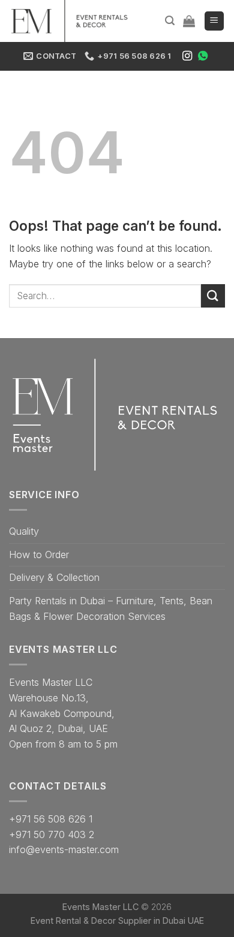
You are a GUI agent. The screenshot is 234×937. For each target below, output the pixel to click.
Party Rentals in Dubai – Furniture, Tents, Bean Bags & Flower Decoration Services (110, 608)
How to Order (39, 555)
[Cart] (189, 21)
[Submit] (213, 296)
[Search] (170, 20)
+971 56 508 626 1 (50, 819)
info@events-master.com (64, 849)
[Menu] (214, 21)
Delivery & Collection (54, 577)
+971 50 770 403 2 (51, 834)
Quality (24, 531)
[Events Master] (75, 21)
